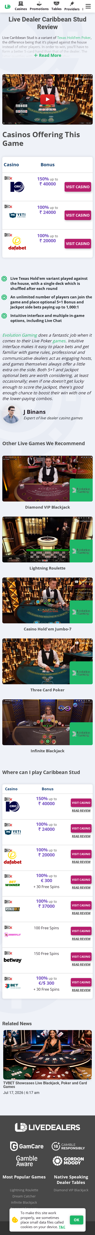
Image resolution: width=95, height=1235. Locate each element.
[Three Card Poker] (47, 661)
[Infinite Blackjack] (47, 722)
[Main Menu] (89, 6)
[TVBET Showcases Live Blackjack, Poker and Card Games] (47, 1055)
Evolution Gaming (19, 335)
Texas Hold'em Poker (74, 37)
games (59, 341)
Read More (49, 55)
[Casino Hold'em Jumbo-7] (47, 600)
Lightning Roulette (47, 568)
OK (76, 1219)
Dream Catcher (24, 1196)
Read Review (81, 810)
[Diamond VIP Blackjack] (47, 479)
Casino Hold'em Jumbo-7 (47, 629)
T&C (62, 1227)
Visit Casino (78, 186)
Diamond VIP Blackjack (47, 507)
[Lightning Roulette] (47, 539)
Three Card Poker (47, 689)
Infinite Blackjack (48, 750)
